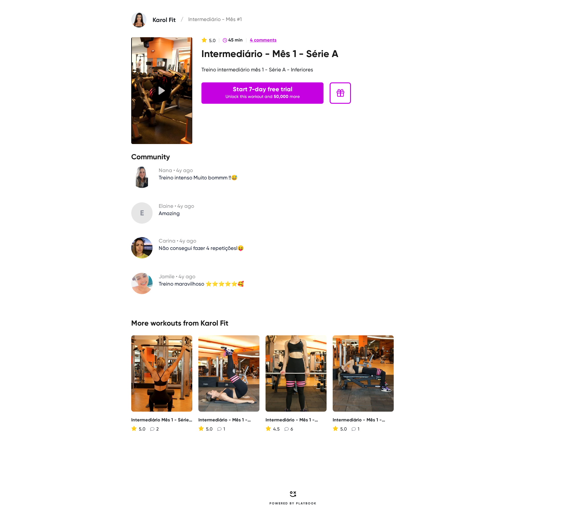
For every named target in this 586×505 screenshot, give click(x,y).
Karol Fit (214, 323)
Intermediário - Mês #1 (215, 19)
